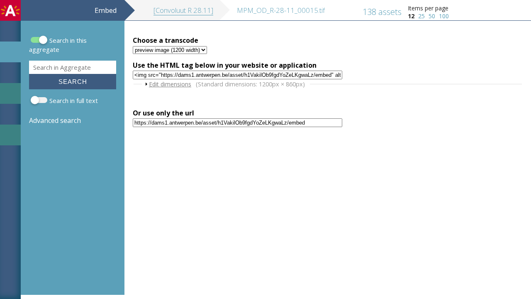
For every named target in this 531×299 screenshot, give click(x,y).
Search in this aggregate (58, 45)
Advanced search (55, 120)
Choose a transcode (165, 40)
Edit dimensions (170, 84)
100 (444, 16)
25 (421, 16)
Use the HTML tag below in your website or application (225, 65)
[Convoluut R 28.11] (183, 10)
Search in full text (73, 100)
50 (432, 16)
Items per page (428, 8)
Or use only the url (163, 113)
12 (411, 16)
